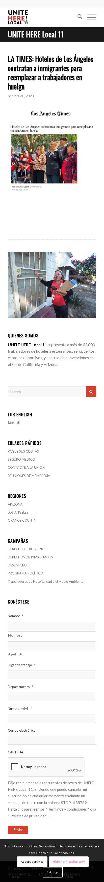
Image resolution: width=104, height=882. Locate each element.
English (14, 422)
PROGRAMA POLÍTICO (25, 573)
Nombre (15, 635)
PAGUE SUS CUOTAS (23, 451)
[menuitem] (77, 17)
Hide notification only (69, 861)
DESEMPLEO (17, 565)
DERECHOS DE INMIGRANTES (30, 557)
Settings (53, 872)
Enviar (18, 830)
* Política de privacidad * (28, 816)
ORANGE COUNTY (22, 520)
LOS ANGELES (18, 512)
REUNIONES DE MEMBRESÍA (29, 476)
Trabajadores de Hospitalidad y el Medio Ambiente (45, 581)
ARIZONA (15, 504)
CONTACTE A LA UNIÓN (26, 467)
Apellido (15, 654)
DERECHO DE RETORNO (26, 549)
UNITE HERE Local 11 (36, 34)
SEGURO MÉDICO (21, 459)
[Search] (77, 17)
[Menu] (89, 17)
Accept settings (32, 861)
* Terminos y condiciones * (67, 809)
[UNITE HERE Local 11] (43, 17)
